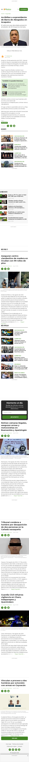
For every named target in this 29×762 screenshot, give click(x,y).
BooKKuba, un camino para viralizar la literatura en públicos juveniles (16, 213)
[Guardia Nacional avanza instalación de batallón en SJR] (3, 219)
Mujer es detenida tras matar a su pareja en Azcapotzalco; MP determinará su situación (21, 368)
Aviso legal (8, 744)
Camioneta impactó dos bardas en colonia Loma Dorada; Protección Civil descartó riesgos (17, 93)
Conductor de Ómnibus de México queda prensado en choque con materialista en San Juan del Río (20, 167)
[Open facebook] (10, 750)
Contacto (20, 746)
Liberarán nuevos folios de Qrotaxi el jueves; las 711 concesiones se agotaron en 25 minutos (20, 344)
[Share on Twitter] (11, 126)
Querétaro (17, 153)
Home (2, 13)
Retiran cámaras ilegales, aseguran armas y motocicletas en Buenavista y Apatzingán (14, 426)
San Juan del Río (19, 136)
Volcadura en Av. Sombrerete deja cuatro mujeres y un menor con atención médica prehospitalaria (17, 86)
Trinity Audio (14, 50)
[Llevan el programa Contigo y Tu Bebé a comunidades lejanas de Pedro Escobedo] (7, 375)
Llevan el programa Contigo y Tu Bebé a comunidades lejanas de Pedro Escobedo (20, 376)
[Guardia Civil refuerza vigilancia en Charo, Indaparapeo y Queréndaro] (14, 618)
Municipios (17, 144)
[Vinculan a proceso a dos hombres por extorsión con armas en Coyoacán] (14, 702)
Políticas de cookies (11, 746)
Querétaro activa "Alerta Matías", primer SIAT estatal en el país (21, 359)
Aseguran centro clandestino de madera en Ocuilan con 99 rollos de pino (14, 259)
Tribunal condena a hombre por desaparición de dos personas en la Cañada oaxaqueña (14, 526)
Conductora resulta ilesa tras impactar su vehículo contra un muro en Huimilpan (20, 148)
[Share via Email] (14, 126)
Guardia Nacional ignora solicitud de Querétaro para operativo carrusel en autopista (20, 351)
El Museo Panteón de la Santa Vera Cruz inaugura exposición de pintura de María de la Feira (20, 140)
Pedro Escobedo (19, 372)
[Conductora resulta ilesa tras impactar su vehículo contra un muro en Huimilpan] (7, 147)
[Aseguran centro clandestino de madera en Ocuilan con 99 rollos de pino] (14, 279)
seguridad (4, 122)
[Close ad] (27, 755)
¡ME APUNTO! (15, 417)
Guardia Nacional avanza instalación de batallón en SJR (17, 218)
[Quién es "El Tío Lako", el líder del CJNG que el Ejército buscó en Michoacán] (3, 196)
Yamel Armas (9, 55)
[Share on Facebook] (8, 126)
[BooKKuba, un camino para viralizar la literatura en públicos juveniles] (3, 213)
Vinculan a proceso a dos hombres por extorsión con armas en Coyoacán (14, 683)
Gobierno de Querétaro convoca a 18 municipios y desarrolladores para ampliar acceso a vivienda (17, 208)
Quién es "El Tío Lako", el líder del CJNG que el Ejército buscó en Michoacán (17, 196)
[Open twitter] (13, 750)
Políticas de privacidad (17, 744)
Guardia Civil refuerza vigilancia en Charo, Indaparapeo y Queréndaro (12, 598)
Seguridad (7, 13)
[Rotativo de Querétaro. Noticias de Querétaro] (10, 9)
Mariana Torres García (7, 266)
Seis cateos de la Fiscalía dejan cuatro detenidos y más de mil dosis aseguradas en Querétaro (20, 157)
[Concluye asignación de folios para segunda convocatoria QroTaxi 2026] (7, 332)
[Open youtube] (19, 750)
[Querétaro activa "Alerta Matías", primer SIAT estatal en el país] (7, 358)
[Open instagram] (16, 750)
